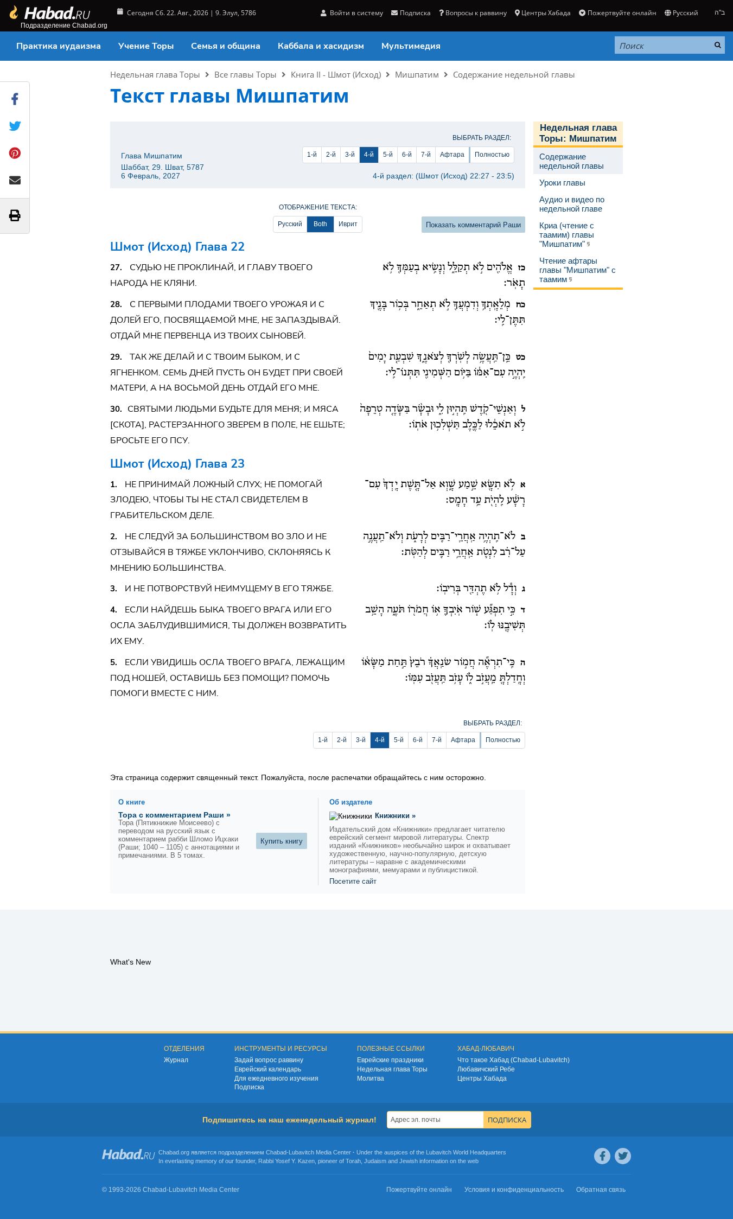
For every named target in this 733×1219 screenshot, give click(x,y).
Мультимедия (411, 46)
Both (320, 224)
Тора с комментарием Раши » (174, 814)
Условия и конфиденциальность (514, 1190)
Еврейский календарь (267, 1069)
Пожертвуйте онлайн (622, 12)
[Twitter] (623, 1156)
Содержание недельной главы (514, 74)
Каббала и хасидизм (321, 46)
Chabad (276, 1152)
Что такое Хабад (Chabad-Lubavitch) (513, 1060)
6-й (407, 154)
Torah (353, 1161)
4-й (369, 154)
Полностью (492, 154)
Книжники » (395, 816)
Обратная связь (601, 1190)
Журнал (176, 1060)
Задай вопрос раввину (268, 1060)
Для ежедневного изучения (276, 1078)
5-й (388, 154)
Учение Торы (146, 46)
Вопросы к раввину (476, 12)
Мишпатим (417, 74)
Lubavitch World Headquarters (466, 1152)
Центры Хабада (482, 1078)
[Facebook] (602, 1156)
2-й (331, 154)
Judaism (375, 1161)
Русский (290, 224)
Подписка (249, 1087)
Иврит (348, 224)
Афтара (452, 154)
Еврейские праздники (390, 1060)
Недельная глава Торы (155, 74)
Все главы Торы (245, 74)
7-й (426, 154)
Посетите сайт (353, 881)
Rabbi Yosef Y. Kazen (286, 1161)
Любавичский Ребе (486, 1069)
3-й (350, 154)
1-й (312, 154)
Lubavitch (301, 1152)
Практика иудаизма (58, 46)
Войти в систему (355, 12)
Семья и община (225, 46)
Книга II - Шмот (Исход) (336, 74)
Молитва (370, 1078)
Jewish (408, 1161)
